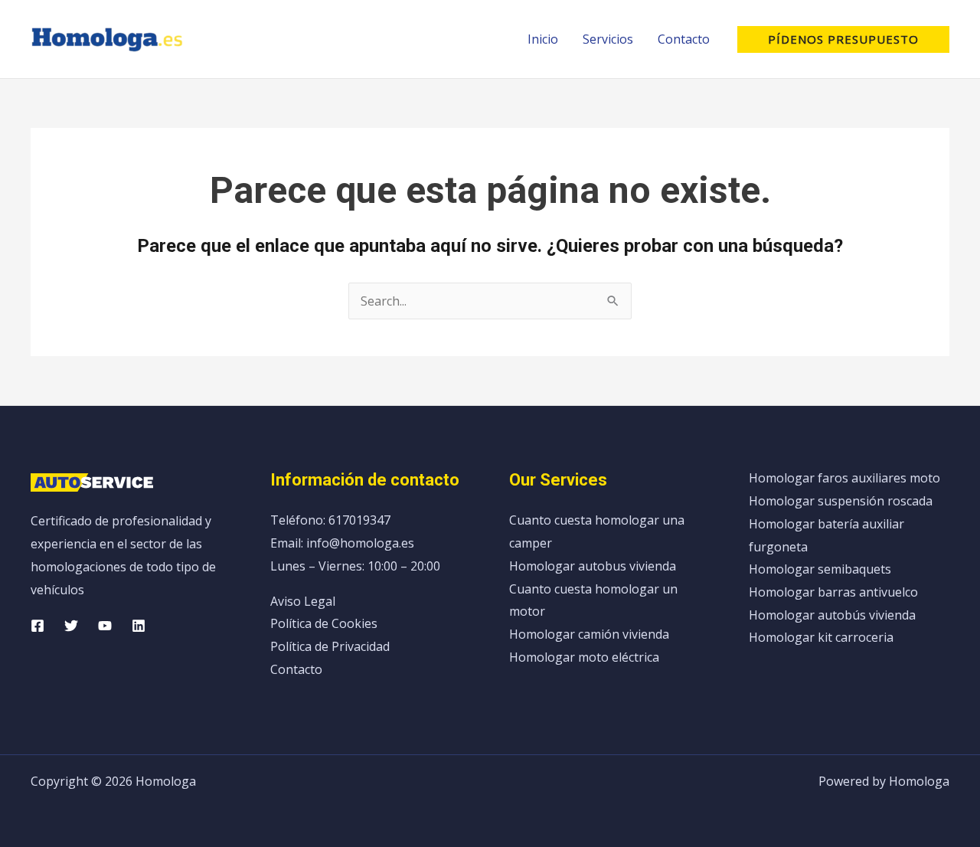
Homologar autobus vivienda (592, 566)
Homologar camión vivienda (589, 634)
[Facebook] (37, 626)
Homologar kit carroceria (821, 637)
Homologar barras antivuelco (833, 592)
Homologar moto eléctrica (584, 657)
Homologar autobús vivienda (832, 615)
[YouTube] (105, 626)
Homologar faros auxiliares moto (844, 477)
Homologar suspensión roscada (841, 500)
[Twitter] (71, 626)
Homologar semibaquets (820, 569)
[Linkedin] (138, 626)
